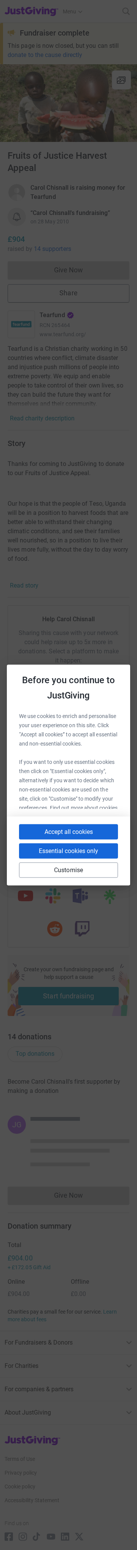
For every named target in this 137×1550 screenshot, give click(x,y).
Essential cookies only (68, 851)
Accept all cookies (69, 831)
